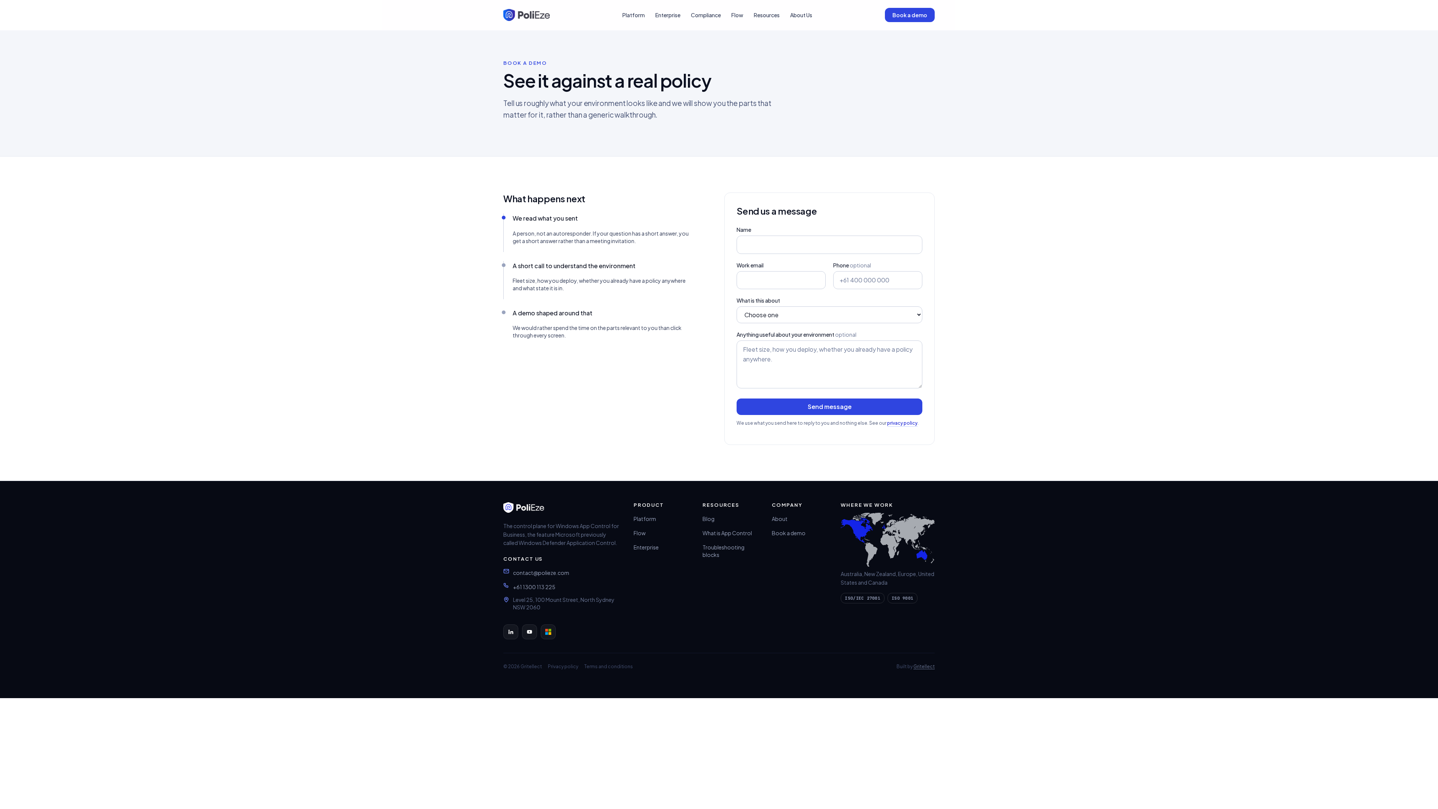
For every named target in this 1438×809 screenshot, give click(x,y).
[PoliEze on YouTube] (529, 631)
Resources (767, 15)
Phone (852, 265)
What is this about (758, 300)
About (780, 518)
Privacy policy (563, 666)
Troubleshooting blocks (723, 551)
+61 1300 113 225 (534, 587)
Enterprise (667, 15)
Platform (633, 15)
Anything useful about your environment (796, 334)
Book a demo (909, 15)
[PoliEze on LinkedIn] (510, 631)
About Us (801, 15)
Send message (830, 406)
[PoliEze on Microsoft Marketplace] (548, 631)
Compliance (706, 15)
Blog (709, 518)
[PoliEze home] (526, 15)
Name (744, 229)
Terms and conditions (608, 666)
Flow (737, 15)
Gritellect (924, 666)
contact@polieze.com (541, 572)
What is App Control (727, 533)
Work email (750, 265)
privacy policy (902, 423)
